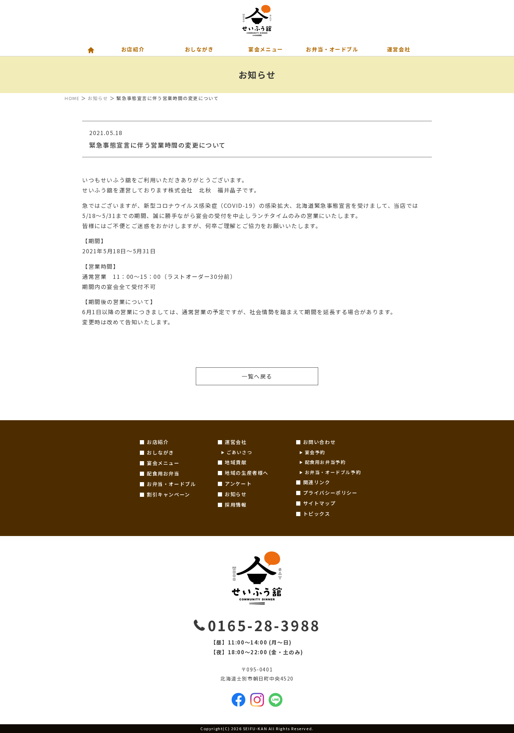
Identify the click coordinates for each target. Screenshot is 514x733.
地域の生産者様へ (247, 472)
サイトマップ (319, 503)
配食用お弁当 (163, 473)
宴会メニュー (163, 462)
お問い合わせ (319, 441)
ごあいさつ (239, 452)
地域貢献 (236, 462)
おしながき (160, 452)
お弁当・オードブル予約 (333, 472)
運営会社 (236, 441)
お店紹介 (158, 441)
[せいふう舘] (257, 21)
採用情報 (236, 504)
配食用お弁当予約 (325, 462)
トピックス (316, 513)
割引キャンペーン (168, 494)
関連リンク (316, 482)
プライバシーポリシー (330, 492)
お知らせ (98, 98)
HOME (72, 98)
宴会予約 (315, 452)
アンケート (238, 483)
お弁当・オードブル (171, 483)
